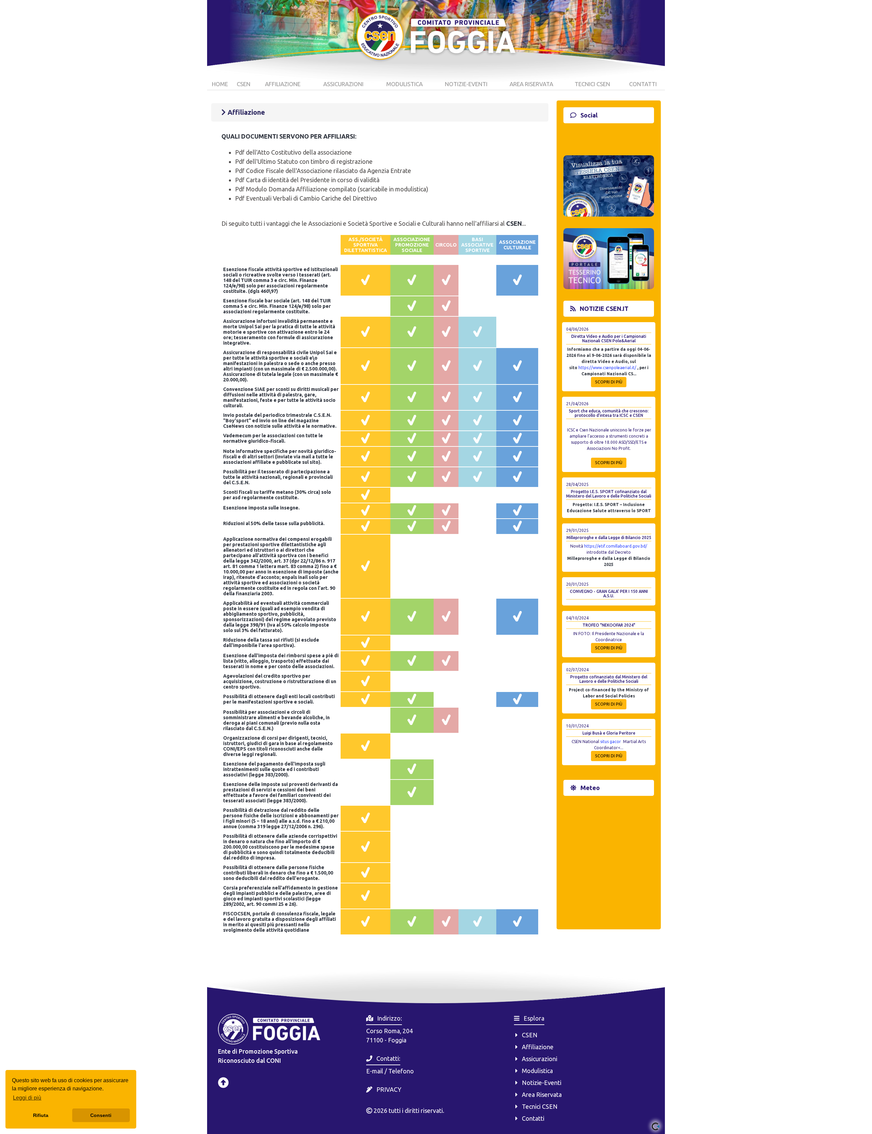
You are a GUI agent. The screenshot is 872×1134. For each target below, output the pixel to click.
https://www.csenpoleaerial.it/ (607, 367)
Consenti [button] (100, 1115)
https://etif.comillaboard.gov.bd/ (615, 546)
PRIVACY (388, 1089)
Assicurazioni (537, 1058)
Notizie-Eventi (539, 1082)
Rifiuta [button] (40, 1115)
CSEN (528, 1034)
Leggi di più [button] (27, 1098)
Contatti (531, 1118)
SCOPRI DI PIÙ (608, 382)
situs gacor (610, 741)
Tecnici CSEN (538, 1106)
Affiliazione (536, 1046)
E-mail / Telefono (390, 1071)
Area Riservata (540, 1094)
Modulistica (535, 1070)
